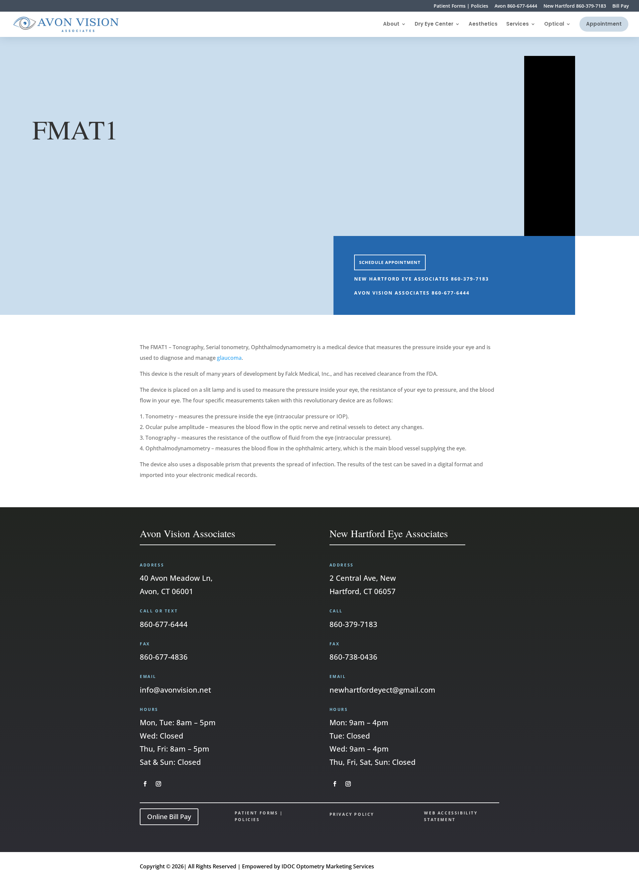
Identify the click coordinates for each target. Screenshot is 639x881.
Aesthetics (483, 24)
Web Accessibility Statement (450, 816)
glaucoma (229, 357)
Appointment (604, 23)
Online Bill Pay (169, 816)
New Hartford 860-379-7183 (574, 6)
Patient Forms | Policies (461, 6)
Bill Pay (620, 6)
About (391, 24)
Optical (554, 24)
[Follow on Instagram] (158, 783)
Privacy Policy (351, 814)
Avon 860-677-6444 (516, 6)
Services (517, 24)
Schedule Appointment (390, 262)
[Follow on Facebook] (145, 783)
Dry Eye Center (434, 24)
